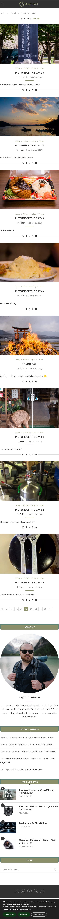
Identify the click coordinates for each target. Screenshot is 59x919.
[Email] (36, 891)
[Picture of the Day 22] (29, 554)
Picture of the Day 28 (29, 72)
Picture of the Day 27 (29, 145)
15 (31, 609)
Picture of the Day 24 (29, 436)
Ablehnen (23, 914)
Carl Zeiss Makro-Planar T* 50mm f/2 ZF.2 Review (38, 808)
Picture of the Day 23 (29, 509)
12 (16, 609)
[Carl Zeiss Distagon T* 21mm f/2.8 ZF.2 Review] (8, 844)
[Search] (56, 4)
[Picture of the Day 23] (29, 481)
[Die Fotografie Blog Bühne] (8, 827)
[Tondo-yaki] (29, 335)
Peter (22, 77)
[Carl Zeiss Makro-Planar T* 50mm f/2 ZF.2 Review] (8, 810)
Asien (23, 13)
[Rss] (42, 891)
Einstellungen (14, 907)
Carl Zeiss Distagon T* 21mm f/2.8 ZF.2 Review (37, 841)
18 (45, 609)
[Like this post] (23, 90)
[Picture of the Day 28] (29, 44)
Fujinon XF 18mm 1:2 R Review (27, 769)
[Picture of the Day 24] (29, 408)
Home (2, 13)
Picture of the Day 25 (29, 291)
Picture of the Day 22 (29, 582)
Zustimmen (9, 914)
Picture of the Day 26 (29, 218)
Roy (2, 759)
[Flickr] (29, 891)
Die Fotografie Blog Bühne (33, 823)
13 (21, 609)
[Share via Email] (36, 90)
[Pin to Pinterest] (32, 90)
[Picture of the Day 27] (29, 116)
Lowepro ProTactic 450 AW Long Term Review (31, 737)
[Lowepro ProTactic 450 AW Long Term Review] (8, 794)
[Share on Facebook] (26, 90)
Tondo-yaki (29, 364)
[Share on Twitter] (29, 90)
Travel (13, 13)
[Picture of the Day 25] (29, 262)
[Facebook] (17, 891)
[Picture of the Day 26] (29, 189)
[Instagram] (23, 891)
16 (36, 609)
